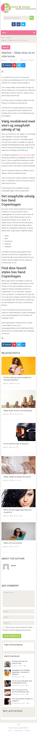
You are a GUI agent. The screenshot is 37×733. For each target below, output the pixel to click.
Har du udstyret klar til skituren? (16, 444)
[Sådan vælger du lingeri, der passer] (18, 465)
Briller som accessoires (13, 543)
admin (5, 60)
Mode (7, 47)
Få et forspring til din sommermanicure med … (21, 691)
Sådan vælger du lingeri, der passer (17, 477)
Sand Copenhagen (24, 155)
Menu (4, 33)
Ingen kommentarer (28, 60)
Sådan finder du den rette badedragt (18, 411)
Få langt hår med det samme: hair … (19, 662)
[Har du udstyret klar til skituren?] (18, 432)
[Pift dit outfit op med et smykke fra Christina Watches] (18, 366)
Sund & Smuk (12, 728)
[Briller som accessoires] (18, 531)
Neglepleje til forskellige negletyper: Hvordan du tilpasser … (21, 672)
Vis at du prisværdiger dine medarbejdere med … (22, 682)
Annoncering (19, 730)
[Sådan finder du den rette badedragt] (18, 399)
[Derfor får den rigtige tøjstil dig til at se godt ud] (18, 498)
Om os (10, 730)
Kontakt (27, 730)
